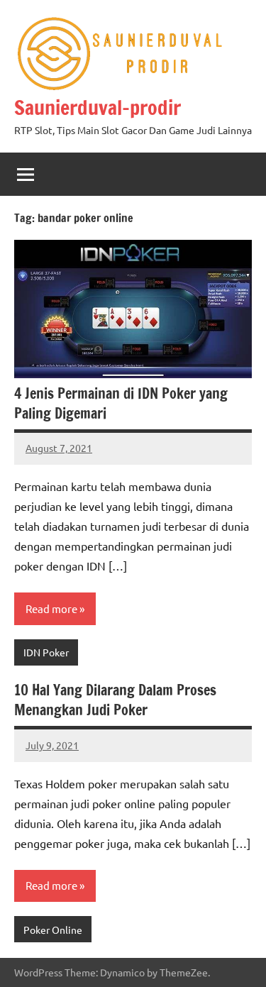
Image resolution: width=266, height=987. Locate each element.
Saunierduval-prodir (97, 107)
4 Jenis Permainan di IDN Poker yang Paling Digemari (121, 403)
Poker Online (52, 929)
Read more (51, 608)
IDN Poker (46, 652)
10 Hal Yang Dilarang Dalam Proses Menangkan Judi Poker (115, 700)
